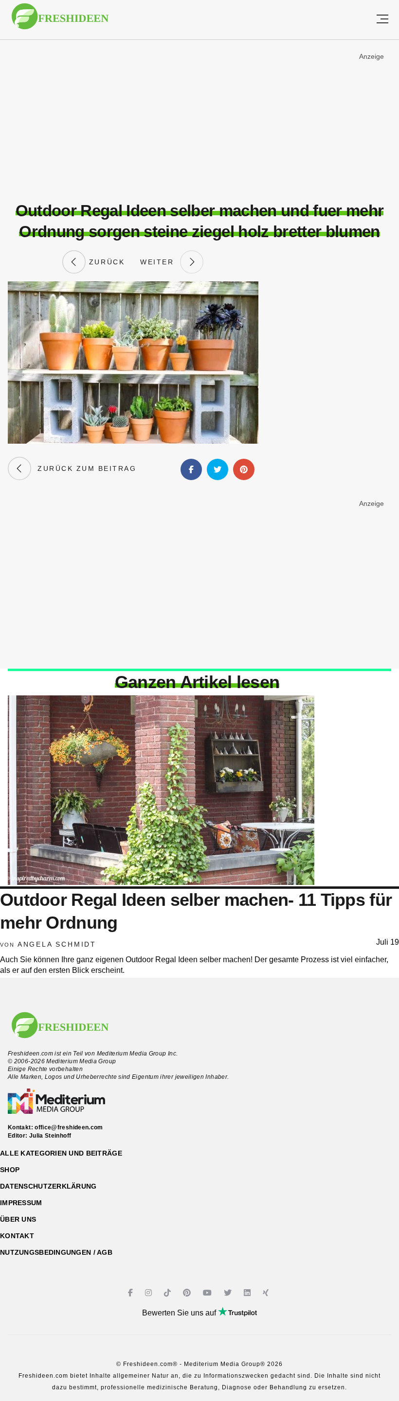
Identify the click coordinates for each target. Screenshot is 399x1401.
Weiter (160, 262)
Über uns (18, 1219)
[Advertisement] (199, 121)
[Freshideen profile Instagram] (149, 1293)
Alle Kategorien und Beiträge (61, 1153)
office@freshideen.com (69, 1127)
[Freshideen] (60, 21)
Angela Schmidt (57, 944)
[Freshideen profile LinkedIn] (248, 1293)
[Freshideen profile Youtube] (208, 1293)
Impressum (21, 1203)
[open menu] (382, 19)
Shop (9, 1170)
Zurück (105, 262)
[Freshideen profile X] (229, 1293)
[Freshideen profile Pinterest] (188, 1293)
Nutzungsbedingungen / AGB (56, 1252)
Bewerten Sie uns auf (180, 1313)
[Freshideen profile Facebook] (131, 1293)
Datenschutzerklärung (48, 1186)
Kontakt (17, 1236)
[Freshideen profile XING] (267, 1293)
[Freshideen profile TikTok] (168, 1293)
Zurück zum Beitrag (83, 468)
